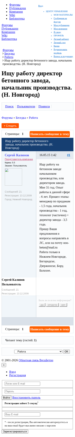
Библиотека (17, 18)
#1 (68, 155)
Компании (16, 11)
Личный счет (60, 42)
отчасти (52, 304)
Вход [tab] (12, 371)
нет (63, 304)
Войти (6, 397)
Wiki (12, 15)
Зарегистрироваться (15, 431)
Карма (56, 46)
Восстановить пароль (26, 397)
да (42, 304)
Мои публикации (61, 25)
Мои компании (60, 28)
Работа (33, 117)
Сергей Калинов (17, 155)
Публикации (17, 8)
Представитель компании (19, 159)
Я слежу (57, 32)
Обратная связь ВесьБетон (36, 360)
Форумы (14, 4)
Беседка (21, 117)
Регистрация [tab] (17, 375)
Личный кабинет (61, 39)
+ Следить (10, 125)
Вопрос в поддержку (63, 56)
